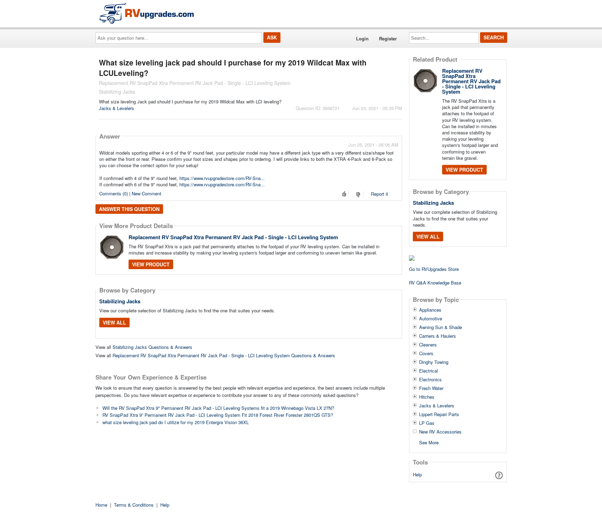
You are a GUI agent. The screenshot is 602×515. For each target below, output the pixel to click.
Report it (379, 194)
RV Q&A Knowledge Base (435, 282)
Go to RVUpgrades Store (434, 269)
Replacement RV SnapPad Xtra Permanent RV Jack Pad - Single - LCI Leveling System (233, 237)
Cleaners (428, 344)
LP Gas (426, 423)
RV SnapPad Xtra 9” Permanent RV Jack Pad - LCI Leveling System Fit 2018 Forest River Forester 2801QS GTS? (217, 415)
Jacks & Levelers (116, 108)
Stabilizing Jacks (119, 301)
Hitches (426, 397)
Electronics (430, 379)
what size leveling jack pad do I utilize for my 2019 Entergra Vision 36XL (175, 422)
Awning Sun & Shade (440, 327)
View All (114, 322)
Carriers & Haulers (437, 336)
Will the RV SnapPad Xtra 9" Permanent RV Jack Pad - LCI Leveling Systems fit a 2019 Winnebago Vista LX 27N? (218, 408)
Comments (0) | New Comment (130, 193)
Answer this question (129, 208)
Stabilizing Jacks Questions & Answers (152, 347)
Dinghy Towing (433, 362)
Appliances (430, 309)
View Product (151, 264)
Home (101, 504)
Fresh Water (431, 388)
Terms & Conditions (134, 504)
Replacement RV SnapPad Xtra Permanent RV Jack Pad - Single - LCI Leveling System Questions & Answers (224, 355)
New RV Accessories (440, 431)
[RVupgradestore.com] (146, 13)
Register (388, 38)
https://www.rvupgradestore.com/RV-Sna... (222, 178)
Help (417, 474)
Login (362, 38)
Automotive (430, 318)
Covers (426, 353)
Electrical (428, 370)
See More (429, 442)
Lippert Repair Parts (439, 414)
